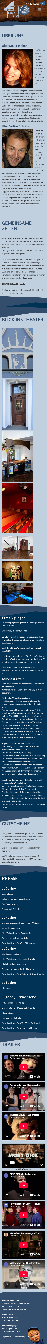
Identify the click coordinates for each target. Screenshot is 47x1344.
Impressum (7, 1336)
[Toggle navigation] (39, 9)
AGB (27, 1336)
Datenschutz (18, 1336)
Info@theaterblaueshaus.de (14, 1309)
